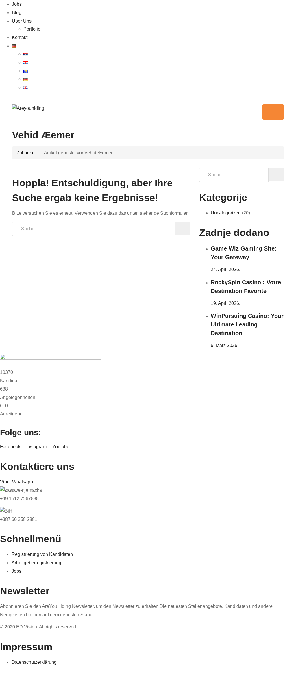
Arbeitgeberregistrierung (36, 562)
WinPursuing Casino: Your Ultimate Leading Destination (247, 324)
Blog (16, 12)
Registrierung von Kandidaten (42, 554)
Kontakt (19, 37)
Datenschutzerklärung (34, 662)
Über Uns (22, 20)
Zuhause (25, 152)
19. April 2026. (225, 303)
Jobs (17, 4)
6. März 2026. (224, 345)
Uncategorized (226, 212)
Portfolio (31, 29)
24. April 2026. (225, 269)
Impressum (26, 646)
